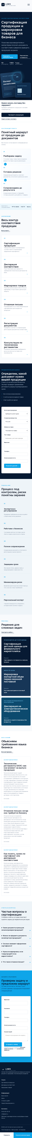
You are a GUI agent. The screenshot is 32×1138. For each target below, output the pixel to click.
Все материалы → (7, 752)
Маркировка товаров (15, 285)
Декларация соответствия (11, 265)
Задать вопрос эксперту (8, 119)
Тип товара (7, 435)
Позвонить (7, 1135)
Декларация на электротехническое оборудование (16, 709)
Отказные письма (13, 304)
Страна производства (10, 418)
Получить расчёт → (12, 466)
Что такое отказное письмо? (17, 962)
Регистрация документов (11, 324)
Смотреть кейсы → (7, 632)
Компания (7, 1008)
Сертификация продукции (12, 244)
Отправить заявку (13, 1044)
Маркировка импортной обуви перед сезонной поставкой (14, 678)
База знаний (4, 1096)
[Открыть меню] (29, 5)
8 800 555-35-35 (5, 1111)
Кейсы (2, 1098)
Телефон (6, 451)
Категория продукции (10, 410)
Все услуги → (5, 230)
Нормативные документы (7, 1103)
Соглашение (22, 1129)
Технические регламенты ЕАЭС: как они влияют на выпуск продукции (15, 766)
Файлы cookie (15, 1129)
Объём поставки (8, 427)
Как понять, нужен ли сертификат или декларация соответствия (14, 856)
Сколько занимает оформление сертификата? (16, 945)
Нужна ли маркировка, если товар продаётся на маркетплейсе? (16, 954)
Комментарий (8, 1032)
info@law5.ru (4, 1114)
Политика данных (6, 1129)
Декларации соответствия (8, 1085)
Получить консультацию (9, 56)
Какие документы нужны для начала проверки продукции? (16, 929)
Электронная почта (10, 458)
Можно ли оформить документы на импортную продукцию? (16, 937)
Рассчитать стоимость (24, 56)
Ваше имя (6, 442)
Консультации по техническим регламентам (13, 345)
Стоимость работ (5, 1101)
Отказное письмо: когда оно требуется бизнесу (16, 812)
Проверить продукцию (16, 115)
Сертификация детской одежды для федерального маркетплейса (15, 647)
